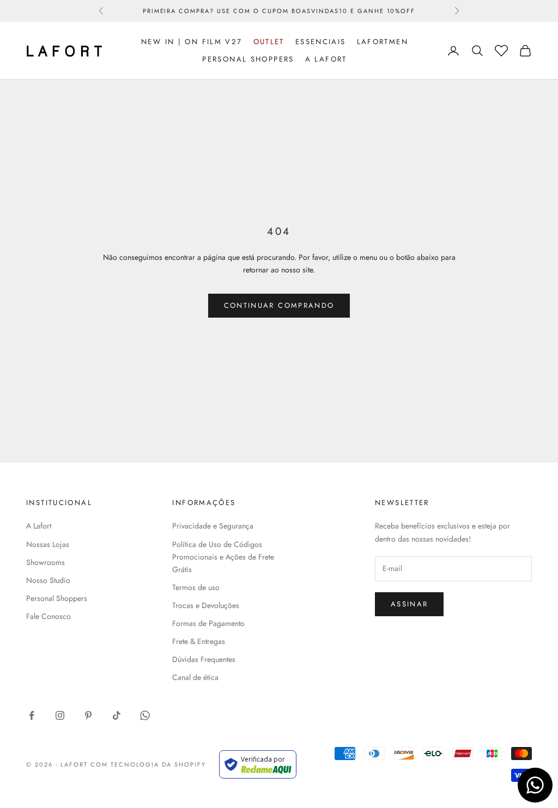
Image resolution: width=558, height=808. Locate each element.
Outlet (268, 42)
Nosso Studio (48, 580)
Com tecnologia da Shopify (148, 764)
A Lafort (326, 59)
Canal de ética (195, 677)
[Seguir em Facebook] (31, 715)
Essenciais (320, 42)
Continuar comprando (279, 305)
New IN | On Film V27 (191, 42)
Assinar (409, 604)
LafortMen (382, 42)
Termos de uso (196, 587)
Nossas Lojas (47, 544)
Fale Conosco (48, 616)
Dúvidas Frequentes (203, 659)
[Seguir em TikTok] (116, 715)
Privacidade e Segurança (212, 525)
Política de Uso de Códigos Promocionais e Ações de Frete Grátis (223, 557)
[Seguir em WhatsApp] (145, 715)
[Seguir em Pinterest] (88, 715)
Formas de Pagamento (208, 623)
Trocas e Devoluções (205, 605)
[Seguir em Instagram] (59, 715)
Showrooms (45, 562)
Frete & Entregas (198, 641)
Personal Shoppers (248, 59)
